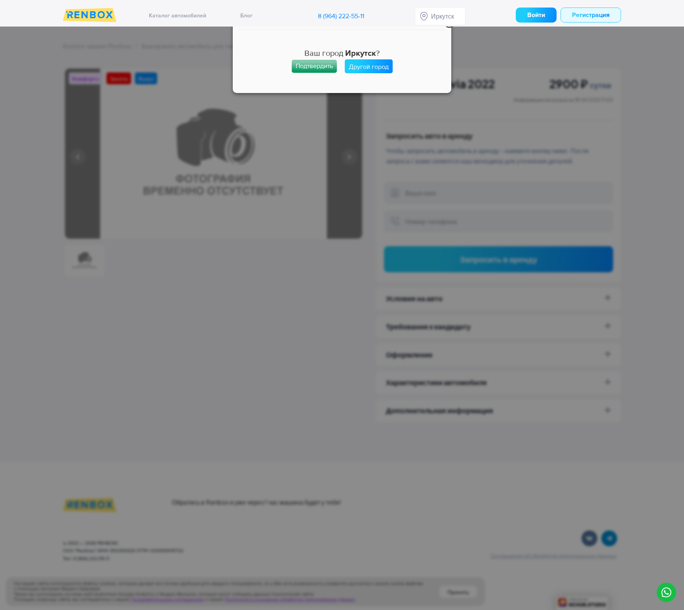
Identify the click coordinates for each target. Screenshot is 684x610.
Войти (536, 15)
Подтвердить (314, 66)
